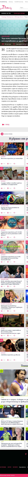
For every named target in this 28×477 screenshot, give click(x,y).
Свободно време (19, 13)
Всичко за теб (6, 13)
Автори (9, 467)
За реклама (3, 467)
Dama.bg (11, 1)
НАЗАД (7, 124)
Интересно (10, 17)
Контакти (15, 467)
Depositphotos (22, 467)
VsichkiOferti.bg (3, 1)
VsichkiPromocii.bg (19, 1)
